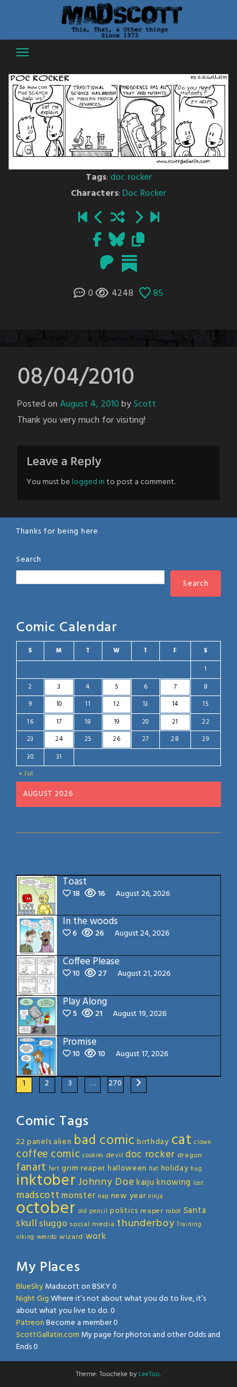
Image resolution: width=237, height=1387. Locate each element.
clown (203, 1143)
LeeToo (149, 1374)
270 (115, 1083)
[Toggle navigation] (22, 52)
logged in (88, 482)
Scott (144, 404)
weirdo (47, 1237)
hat (154, 1169)
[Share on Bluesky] (117, 240)
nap (103, 1196)
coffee (32, 1154)
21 (175, 722)
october (46, 1208)
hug (196, 1169)
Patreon (30, 1323)
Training (189, 1225)
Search (28, 560)
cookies (93, 1156)
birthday (153, 1142)
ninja (155, 1196)
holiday (175, 1168)
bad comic (104, 1140)
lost (198, 1183)
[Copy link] (138, 240)
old (82, 1211)
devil (115, 1155)
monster (78, 1196)
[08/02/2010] (82, 218)
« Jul (26, 773)
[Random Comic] (117, 218)
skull (26, 1223)
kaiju (145, 1182)
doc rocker (131, 177)
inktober (46, 1180)
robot (174, 1211)
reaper (151, 1211)
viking (25, 1237)
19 (117, 722)
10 (59, 704)
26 (116, 739)
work (96, 1236)
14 (175, 704)
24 (59, 739)
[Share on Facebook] (97, 240)
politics (124, 1211)
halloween (127, 1168)
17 (59, 722)
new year (128, 1196)
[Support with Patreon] (107, 263)
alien (62, 1142)
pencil (98, 1211)
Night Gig (32, 1298)
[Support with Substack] (129, 263)
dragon (189, 1155)
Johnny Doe (106, 1182)
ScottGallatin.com (47, 1335)
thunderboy (145, 1223)
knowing (173, 1182)
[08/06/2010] (138, 218)
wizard (71, 1237)
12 (116, 704)
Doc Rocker (144, 193)
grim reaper (83, 1168)
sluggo (53, 1223)
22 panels (33, 1142)
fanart (31, 1167)
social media (92, 1224)
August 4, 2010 (89, 404)
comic (66, 1154)
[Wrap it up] (154, 218)
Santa (195, 1211)
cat (181, 1140)
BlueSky (29, 1286)
